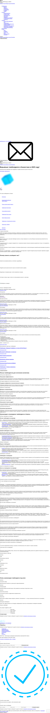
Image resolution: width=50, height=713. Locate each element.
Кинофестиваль (5, 461)
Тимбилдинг (4, 628)
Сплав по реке (6, 14)
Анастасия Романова (4, 305)
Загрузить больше (3, 370)
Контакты (5, 34)
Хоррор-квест (4, 472)
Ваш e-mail (13, 611)
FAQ (4, 30)
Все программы (3, 229)
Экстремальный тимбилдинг (7, 437)
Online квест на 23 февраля (9, 25)
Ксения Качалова (3, 331)
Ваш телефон (13, 610)
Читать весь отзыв (3, 303)
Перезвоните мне (25, 645)
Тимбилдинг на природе (8, 17)
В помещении (6, 9)
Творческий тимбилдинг (6, 439)
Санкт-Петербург (12, 3)
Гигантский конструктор (6, 631)
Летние (3, 12)
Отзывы (5, 31)
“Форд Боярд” (4, 422)
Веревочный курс (7, 13)
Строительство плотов (8, 18)
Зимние (3, 20)
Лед (4, 22)
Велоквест (4, 475)
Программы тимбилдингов (5, 171)
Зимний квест (6, 23)
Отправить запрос (35, 707)
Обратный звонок (3, 38)
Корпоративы (4, 28)
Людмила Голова (3, 290)
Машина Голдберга (5, 630)
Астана (4, 3)
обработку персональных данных (27, 627)
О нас (3, 29)
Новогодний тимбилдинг (8, 21)
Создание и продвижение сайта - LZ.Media (7, 639)
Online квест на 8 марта (8, 26)
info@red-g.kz (2, 141)
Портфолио (4, 632)
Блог (3, 633)
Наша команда (6, 33)
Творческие (6, 8)
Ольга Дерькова (3, 314)
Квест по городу (5, 474)
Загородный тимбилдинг (6, 424)
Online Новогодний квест (8, 27)
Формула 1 (6, 19)
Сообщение (13, 613)
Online (5, 11)
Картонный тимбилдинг (6, 464)
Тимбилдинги (4, 6)
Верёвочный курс (5, 426)
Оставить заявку (3, 614)
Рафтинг (3, 448)
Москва (7, 3)
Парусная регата (7, 15)
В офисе (5, 10)
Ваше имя (12, 609)
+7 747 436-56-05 (8, 141)
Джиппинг (5, 16)
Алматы (1, 3)
